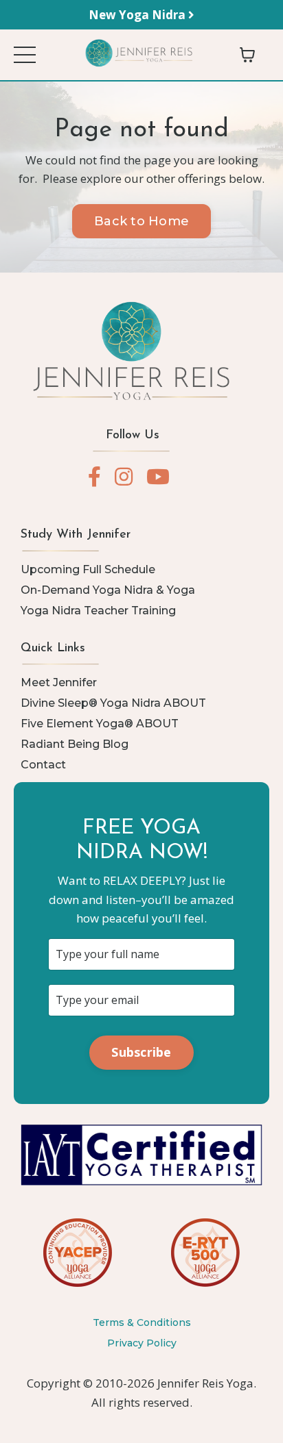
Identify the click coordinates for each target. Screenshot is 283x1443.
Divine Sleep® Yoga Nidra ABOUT (113, 703)
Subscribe (141, 1052)
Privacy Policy (142, 1343)
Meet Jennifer (59, 682)
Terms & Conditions (142, 1322)
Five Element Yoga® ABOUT (100, 723)
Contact (43, 764)
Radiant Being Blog (74, 744)
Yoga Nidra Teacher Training (98, 610)
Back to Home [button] (141, 221)
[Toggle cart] (247, 55)
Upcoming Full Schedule (88, 569)
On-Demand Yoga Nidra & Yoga (108, 590)
